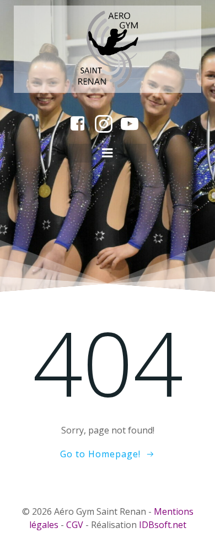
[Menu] (107, 153)
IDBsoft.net (162, 525)
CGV (74, 525)
